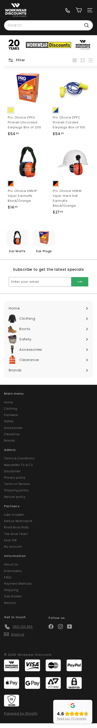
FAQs (8, 577)
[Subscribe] (79, 281)
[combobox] (48, 25)
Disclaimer (12, 471)
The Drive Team (16, 534)
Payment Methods (18, 584)
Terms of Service (17, 484)
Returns (10, 603)
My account (13, 547)
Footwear (11, 415)
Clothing (10, 409)
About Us (11, 564)
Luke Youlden (14, 515)
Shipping (11, 590)
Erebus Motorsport (18, 521)
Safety (9, 421)
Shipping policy (16, 490)
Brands (9, 440)
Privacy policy (15, 478)
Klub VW (10, 540)
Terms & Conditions (19, 458)
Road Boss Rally (16, 527)
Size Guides (13, 596)
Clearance (12, 434)
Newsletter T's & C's (18, 465)
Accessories (13, 428)
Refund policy (14, 497)
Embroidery (13, 571)
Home (8, 402)
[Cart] (78, 10)
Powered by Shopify (21, 713)
